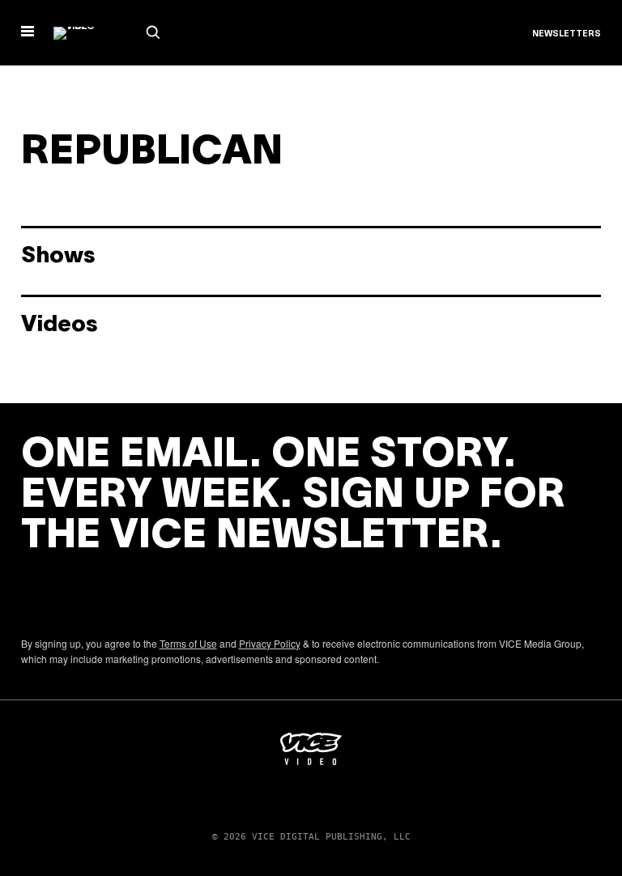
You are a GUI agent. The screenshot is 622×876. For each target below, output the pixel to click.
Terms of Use (188, 643)
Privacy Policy (269, 643)
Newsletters (566, 34)
